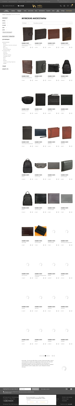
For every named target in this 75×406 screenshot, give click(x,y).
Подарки (48, 10)
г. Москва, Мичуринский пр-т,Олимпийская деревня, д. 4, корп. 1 (66, 1)
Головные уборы (6, 50)
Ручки (4, 59)
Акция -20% (5, 69)
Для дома (58, 11)
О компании (4, 1)
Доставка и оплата (30, 1)
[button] (5, 21)
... (50, 355)
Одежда (13, 10)
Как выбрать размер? (38, 23)
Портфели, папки (6, 56)
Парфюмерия (42, 10)
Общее (4, 66)
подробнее (28, 399)
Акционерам (64, 400)
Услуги (37, 1)
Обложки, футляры (7, 55)
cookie (37, 397)
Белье (53, 10)
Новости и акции (22, 1)
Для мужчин (5, 42)
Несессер (5, 53)
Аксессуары (30, 10)
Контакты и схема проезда (45, 1)
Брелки (4, 43)
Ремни (4, 57)
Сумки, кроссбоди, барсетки (9, 62)
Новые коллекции (6, 11)
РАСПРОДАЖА (69, 10)
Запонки (5, 52)
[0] (71, 6)
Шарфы (4, 63)
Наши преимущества (13, 1)
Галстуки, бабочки (7, 49)
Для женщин (5, 39)
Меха (36, 10)
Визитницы (5, 48)
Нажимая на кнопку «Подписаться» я (18, 392)
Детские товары (19, 11)
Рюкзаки (5, 60)
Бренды (62, 10)
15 (52, 355)
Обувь (25, 10)
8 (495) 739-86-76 (9, 5)
